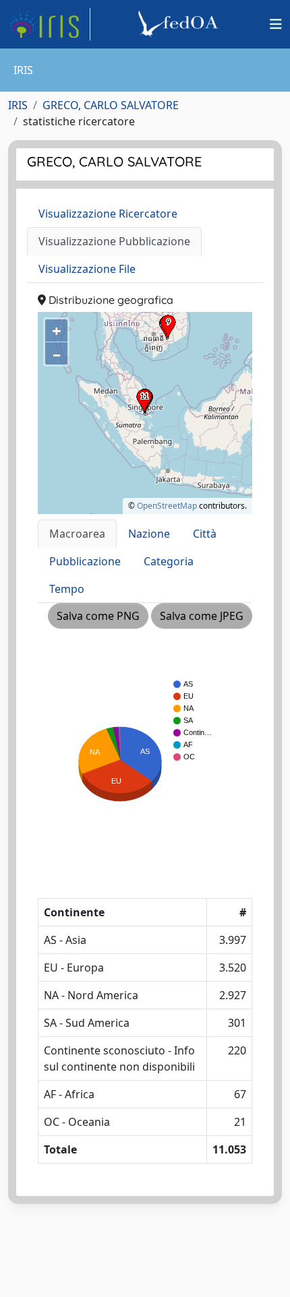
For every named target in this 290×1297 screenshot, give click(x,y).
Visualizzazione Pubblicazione (114, 241)
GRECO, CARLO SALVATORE (110, 105)
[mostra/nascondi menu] (276, 24)
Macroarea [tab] (77, 533)
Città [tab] (204, 533)
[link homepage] (49, 24)
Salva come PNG (98, 615)
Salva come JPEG (201, 615)
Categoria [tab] (169, 561)
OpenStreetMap (167, 505)
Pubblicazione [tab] (85, 561)
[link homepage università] (180, 24)
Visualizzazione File (87, 268)
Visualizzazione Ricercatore (107, 213)
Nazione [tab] (149, 533)
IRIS (18, 105)
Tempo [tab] (66, 588)
